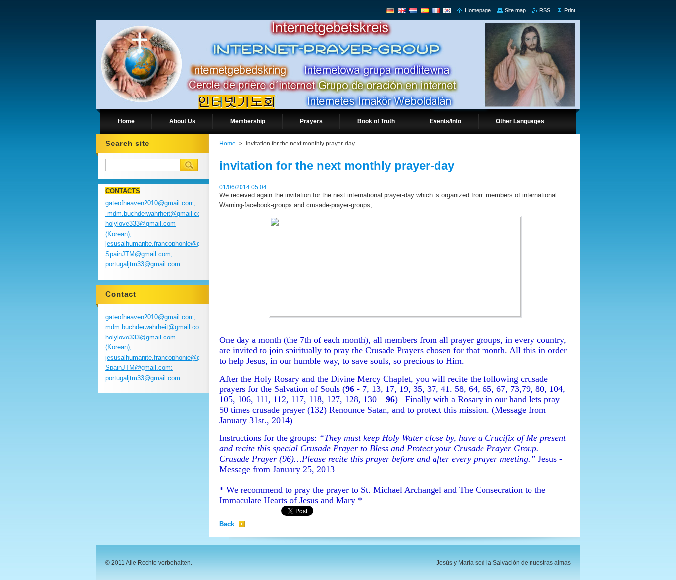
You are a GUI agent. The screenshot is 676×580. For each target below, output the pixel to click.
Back (226, 524)
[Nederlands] (413, 10)
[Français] (436, 10)
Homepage (478, 10)
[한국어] (447, 10)
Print (569, 10)
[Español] (425, 10)
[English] (402, 10)
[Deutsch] (390, 10)
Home (227, 143)
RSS (544, 10)
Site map (515, 10)
